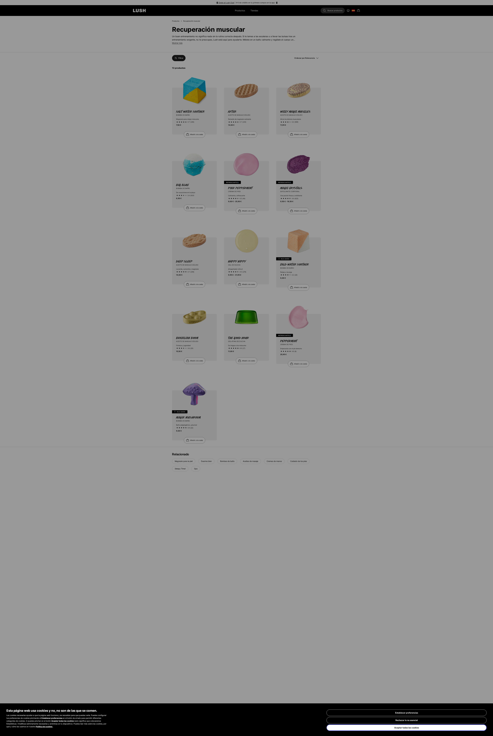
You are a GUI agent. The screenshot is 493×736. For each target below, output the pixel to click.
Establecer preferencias (406, 712)
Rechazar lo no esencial (406, 720)
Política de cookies (44, 726)
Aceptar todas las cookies (406, 727)
